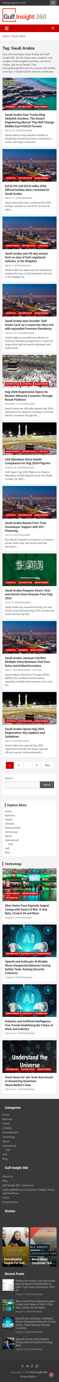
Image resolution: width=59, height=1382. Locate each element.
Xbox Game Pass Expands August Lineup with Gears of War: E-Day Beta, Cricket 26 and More (27, 909)
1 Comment (36, 670)
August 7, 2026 (23, 1294)
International (12, 840)
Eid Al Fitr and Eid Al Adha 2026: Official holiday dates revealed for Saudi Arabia (27, 189)
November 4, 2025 (14, 403)
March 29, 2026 (13, 130)
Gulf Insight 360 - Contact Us (18, 1185)
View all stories (48, 1224)
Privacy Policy (10, 1202)
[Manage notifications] (51, 1374)
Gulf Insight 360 (38, 1372)
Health (8, 819)
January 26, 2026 (14, 333)
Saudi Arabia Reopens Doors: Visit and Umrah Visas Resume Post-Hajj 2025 (28, 594)
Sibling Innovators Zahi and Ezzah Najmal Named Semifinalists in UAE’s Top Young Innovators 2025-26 (35, 1285)
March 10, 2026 (13, 198)
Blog (7, 852)
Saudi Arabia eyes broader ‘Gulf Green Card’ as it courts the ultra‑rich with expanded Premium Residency (29, 324)
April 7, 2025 (11, 670)
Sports (8, 836)
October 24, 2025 (13, 467)
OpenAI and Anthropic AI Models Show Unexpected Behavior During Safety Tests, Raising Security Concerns (35, 1323)
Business (10, 107)
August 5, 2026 (12, 917)
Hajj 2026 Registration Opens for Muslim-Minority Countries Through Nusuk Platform (29, 395)
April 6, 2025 (11, 741)
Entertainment (12, 827)
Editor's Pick (24, 107)
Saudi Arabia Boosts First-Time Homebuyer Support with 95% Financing (25, 526)
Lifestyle (11, 178)
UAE (7, 848)
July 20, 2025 (12, 535)
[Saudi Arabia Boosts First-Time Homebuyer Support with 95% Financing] (29, 502)
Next (47, 765)
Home (8, 811)
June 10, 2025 (12, 602)
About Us (7, 1176)
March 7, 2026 (12, 265)
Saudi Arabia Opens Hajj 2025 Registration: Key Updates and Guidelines (25, 732)
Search (8, 778)
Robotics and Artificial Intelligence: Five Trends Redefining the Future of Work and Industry (29, 1025)
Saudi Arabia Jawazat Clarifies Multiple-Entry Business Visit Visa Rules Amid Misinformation (27, 661)
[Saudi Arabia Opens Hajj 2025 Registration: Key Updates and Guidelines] (29, 708)
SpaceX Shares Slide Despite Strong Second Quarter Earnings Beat (34, 1342)
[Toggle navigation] (6, 28)
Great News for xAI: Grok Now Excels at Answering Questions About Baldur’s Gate (29, 1081)
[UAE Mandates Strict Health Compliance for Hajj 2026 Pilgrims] (29, 438)
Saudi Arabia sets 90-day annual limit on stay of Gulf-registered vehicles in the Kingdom (26, 257)
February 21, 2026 (14, 1033)
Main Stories (41, 107)
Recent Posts (14, 1274)
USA (10, 844)
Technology (11, 831)
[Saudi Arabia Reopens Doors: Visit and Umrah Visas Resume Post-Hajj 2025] (29, 569)
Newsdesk (27, 130)
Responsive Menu (53, 3)
